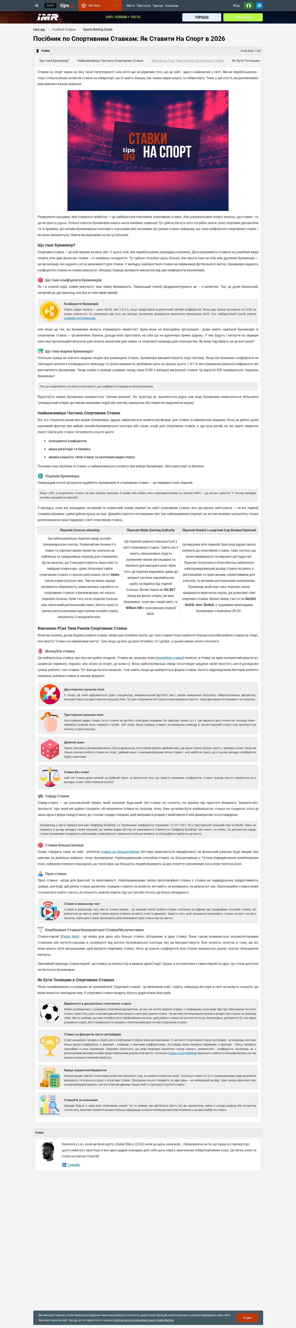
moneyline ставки (170, 658)
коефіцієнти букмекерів (79, 318)
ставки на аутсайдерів (182, 1053)
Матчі (131, 5)
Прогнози (144, 5)
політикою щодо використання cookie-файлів (144, 1320)
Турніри (158, 5)
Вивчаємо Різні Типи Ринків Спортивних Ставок (188, 61)
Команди (171, 5)
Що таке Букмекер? (54, 61)
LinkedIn (74, 1165)
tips (67, 5)
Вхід (236, 5)
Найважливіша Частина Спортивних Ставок (110, 61)
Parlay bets (70, 936)
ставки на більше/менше (120, 852)
